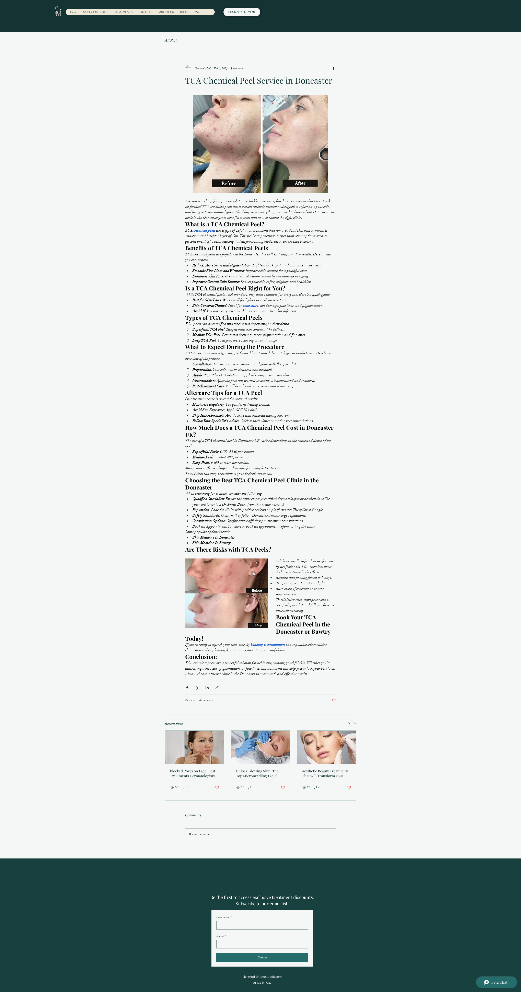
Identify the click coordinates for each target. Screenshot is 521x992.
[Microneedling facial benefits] (260, 747)
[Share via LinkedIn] (207, 688)
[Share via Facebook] (187, 688)
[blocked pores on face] (194, 747)
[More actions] (333, 68)
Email (221, 936)
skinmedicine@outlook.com (262, 977)
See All (352, 723)
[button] (95, 12)
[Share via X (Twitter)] (197, 688)
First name (223, 917)
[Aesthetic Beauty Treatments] (326, 747)
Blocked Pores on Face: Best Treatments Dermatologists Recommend (192, 773)
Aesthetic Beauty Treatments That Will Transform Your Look (325, 773)
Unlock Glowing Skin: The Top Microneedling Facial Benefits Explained (257, 773)
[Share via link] (217, 688)
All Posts (171, 40)
